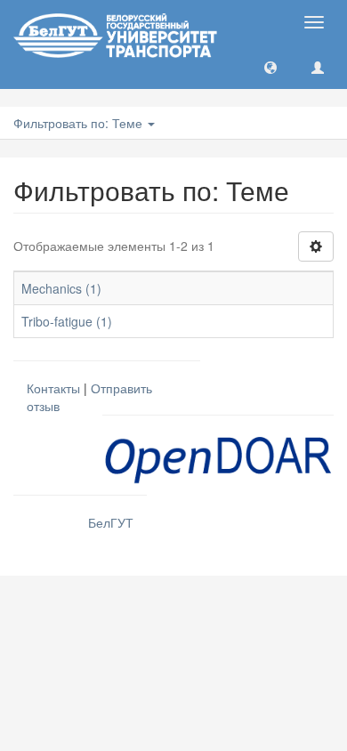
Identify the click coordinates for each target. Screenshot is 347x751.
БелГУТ (110, 522)
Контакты (53, 388)
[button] (270, 67)
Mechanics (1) (61, 288)
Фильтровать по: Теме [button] (79, 123)
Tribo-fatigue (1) (66, 321)
